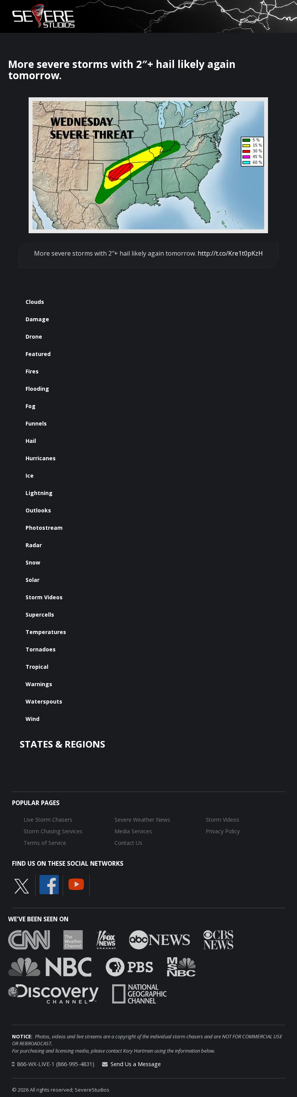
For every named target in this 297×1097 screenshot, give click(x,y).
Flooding (37, 388)
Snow (33, 562)
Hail (31, 440)
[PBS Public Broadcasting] (129, 966)
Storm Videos (44, 597)
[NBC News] (50, 966)
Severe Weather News (142, 819)
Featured (38, 354)
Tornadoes (41, 649)
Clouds (35, 301)
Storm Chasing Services (53, 831)
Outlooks (38, 510)
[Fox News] (106, 939)
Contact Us (128, 842)
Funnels (36, 423)
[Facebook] (49, 883)
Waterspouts (44, 701)
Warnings (39, 684)
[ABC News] (159, 939)
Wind (32, 718)
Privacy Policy (223, 831)
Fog (31, 406)
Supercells (40, 614)
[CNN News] (29, 939)
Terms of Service (45, 842)
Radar (34, 545)
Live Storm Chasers (48, 819)
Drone (34, 336)
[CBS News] (218, 939)
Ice (30, 475)
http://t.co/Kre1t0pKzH (230, 253)
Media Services (133, 831)
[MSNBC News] (181, 966)
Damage (37, 319)
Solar (32, 579)
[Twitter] (21, 885)
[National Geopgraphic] (139, 993)
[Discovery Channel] (53, 993)
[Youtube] (76, 883)
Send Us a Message (136, 1064)
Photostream (44, 527)
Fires (32, 371)
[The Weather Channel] (73, 939)
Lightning (39, 493)
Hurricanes (41, 458)
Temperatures (46, 632)
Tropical (37, 666)
